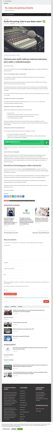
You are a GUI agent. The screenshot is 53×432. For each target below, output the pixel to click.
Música (21, 409)
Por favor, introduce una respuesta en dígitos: (16, 286)
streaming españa (31, 200)
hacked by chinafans (8, 317)
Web (5, 274)
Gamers (21, 398)
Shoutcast (36, 101)
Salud (21, 419)
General (21, 400)
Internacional (23, 405)
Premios (22, 416)
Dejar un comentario (20, 23)
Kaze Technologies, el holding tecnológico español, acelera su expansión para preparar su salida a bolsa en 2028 (10, 220)
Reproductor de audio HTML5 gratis (21, 336)
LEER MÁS (14, 429)
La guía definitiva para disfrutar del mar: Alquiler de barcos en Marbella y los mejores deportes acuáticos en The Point (30, 365)
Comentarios (13, 306)
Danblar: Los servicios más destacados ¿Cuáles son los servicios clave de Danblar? (41, 219)
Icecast (31, 101)
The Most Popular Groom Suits (20, 322)
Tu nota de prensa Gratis (19, 7)
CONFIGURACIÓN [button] (6, 429)
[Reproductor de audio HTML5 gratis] (8, 336)
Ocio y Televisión (23, 412)
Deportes (22, 393)
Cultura (21, 390)
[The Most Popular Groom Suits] (8, 322)
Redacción (13, 23)
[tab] (7, 306)
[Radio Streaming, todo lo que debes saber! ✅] (8, 329)
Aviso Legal (38, 411)
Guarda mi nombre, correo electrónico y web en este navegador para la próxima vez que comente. (26, 283)
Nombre (6, 262)
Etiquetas (20, 306)
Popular (7, 306)
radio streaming (22, 200)
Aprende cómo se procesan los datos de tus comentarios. (35, 297)
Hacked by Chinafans (9, 359)
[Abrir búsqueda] (48, 14)
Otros (21, 414)
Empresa (22, 395)
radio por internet (14, 200)
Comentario (7, 245)
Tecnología (6, 19)
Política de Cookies (40, 408)
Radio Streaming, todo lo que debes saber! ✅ (23, 329)
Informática (22, 402)
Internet (22, 407)
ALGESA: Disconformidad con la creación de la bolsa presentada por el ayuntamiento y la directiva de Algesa (29, 311)
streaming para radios (14, 170)
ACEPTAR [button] (20, 429)
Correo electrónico (9, 268)
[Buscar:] (26, 301)
